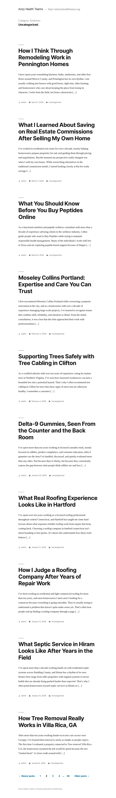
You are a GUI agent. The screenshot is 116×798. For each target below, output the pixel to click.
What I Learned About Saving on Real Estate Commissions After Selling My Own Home (56, 131)
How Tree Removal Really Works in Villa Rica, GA (51, 721)
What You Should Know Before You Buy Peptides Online (50, 210)
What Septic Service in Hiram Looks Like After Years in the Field (56, 651)
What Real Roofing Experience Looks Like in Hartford (57, 501)
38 (68, 776)
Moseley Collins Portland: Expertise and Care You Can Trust (54, 284)
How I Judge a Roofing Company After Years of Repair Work (49, 577)
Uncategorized (55, 102)
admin (23, 102)
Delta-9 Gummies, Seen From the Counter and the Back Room (56, 430)
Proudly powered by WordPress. (48, 789)
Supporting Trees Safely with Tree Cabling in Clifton (56, 359)
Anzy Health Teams (30, 9)
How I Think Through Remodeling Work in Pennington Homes (45, 57)
